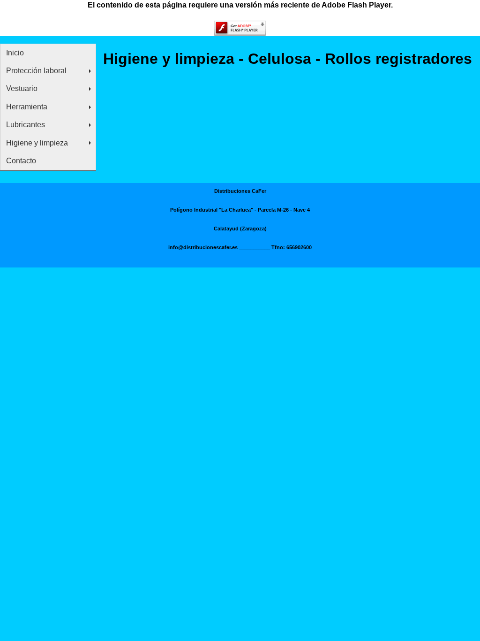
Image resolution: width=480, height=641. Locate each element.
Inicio (15, 53)
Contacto (21, 161)
